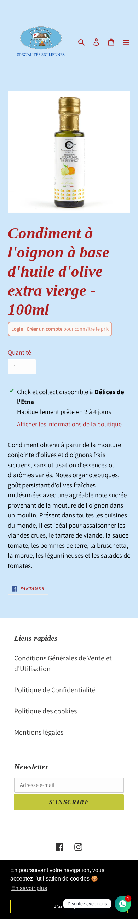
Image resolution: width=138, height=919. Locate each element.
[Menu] (126, 41)
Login (17, 329)
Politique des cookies (45, 711)
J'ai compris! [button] (69, 906)
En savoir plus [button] (29, 888)
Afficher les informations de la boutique (69, 424)
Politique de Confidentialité (55, 689)
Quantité (19, 352)
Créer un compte (44, 329)
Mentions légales (38, 732)
